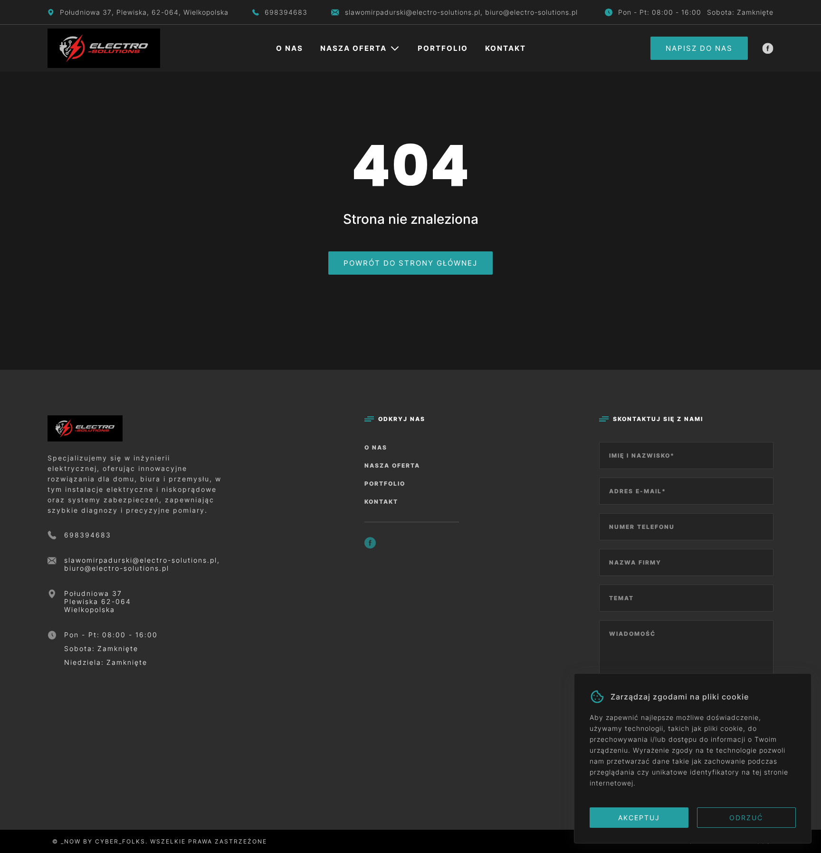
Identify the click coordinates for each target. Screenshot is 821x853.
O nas (289, 48)
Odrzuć (746, 818)
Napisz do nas (699, 48)
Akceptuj (639, 818)
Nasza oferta (353, 48)
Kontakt (505, 48)
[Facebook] (767, 48)
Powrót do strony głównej (410, 263)
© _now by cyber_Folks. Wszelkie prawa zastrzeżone (157, 841)
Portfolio (443, 48)
